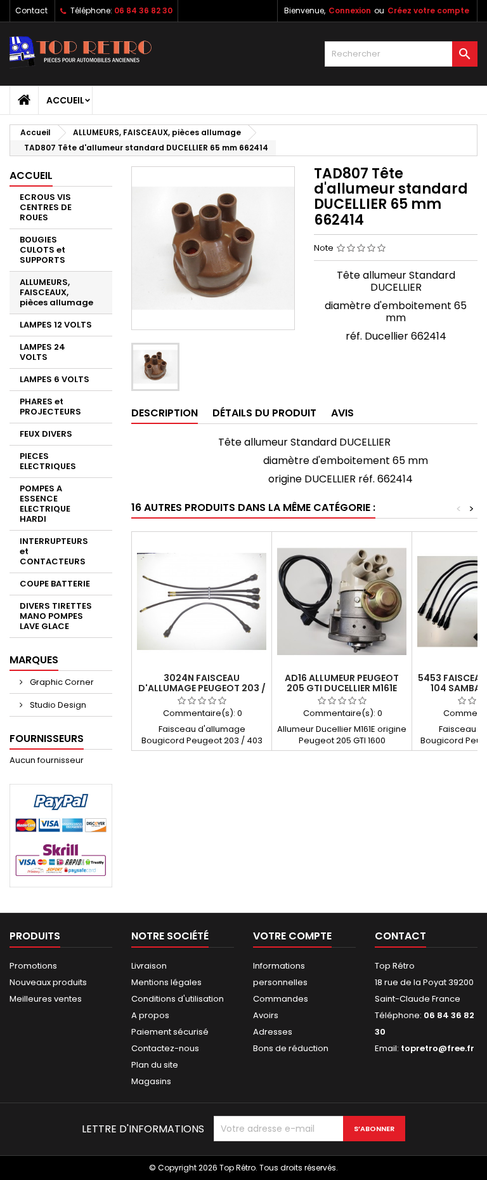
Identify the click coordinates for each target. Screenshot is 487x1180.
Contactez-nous (165, 1048)
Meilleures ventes (46, 999)
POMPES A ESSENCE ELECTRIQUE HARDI (45, 503)
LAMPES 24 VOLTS (42, 352)
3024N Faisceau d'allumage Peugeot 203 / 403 (202, 688)
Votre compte (292, 936)
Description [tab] (164, 413)
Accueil (65, 100)
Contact (31, 10)
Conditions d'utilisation (177, 999)
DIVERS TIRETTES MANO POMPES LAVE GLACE (56, 616)
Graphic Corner (61, 682)
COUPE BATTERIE (55, 584)
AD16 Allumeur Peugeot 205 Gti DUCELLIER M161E (342, 683)
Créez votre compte (428, 10)
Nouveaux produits (48, 982)
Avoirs (265, 1015)
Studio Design (57, 705)
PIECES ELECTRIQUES (48, 461)
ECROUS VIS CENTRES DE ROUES (46, 207)
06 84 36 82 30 (143, 10)
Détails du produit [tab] (264, 413)
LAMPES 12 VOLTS (56, 325)
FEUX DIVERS (46, 434)
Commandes (280, 999)
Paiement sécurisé (170, 1032)
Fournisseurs (47, 738)
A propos (150, 1015)
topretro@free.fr (437, 1048)
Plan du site (154, 1065)
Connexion (349, 10)
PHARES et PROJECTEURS (50, 406)
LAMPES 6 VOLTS (54, 379)
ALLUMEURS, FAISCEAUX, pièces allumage (56, 292)
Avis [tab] (342, 413)
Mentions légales (166, 982)
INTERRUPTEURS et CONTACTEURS (54, 551)
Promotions (33, 966)
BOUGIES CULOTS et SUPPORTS (42, 250)
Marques (34, 660)
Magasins (151, 1081)
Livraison (149, 966)
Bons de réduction (290, 1048)
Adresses (272, 1032)
